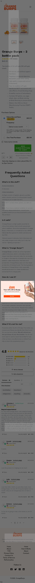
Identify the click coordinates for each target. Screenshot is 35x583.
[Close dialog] (33, 282)
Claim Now (12, 296)
